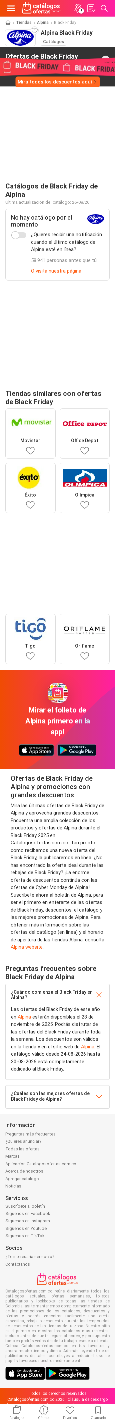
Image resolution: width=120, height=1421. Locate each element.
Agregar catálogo (22, 1178)
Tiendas (24, 22)
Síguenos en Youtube (26, 1228)
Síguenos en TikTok (25, 1235)
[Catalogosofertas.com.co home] (42, 8)
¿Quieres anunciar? (23, 1141)
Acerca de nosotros (24, 1171)
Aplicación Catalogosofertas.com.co (40, 1163)
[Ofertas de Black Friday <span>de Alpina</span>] (106, 60)
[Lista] (91, 8)
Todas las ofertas (22, 1148)
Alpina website (27, 947)
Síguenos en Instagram (27, 1220)
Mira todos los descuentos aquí (55, 82)
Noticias (13, 1186)
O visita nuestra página (56, 271)
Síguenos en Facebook (27, 1213)
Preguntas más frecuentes (30, 1134)
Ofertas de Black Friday (41, 59)
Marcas (12, 1156)
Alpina (43, 22)
